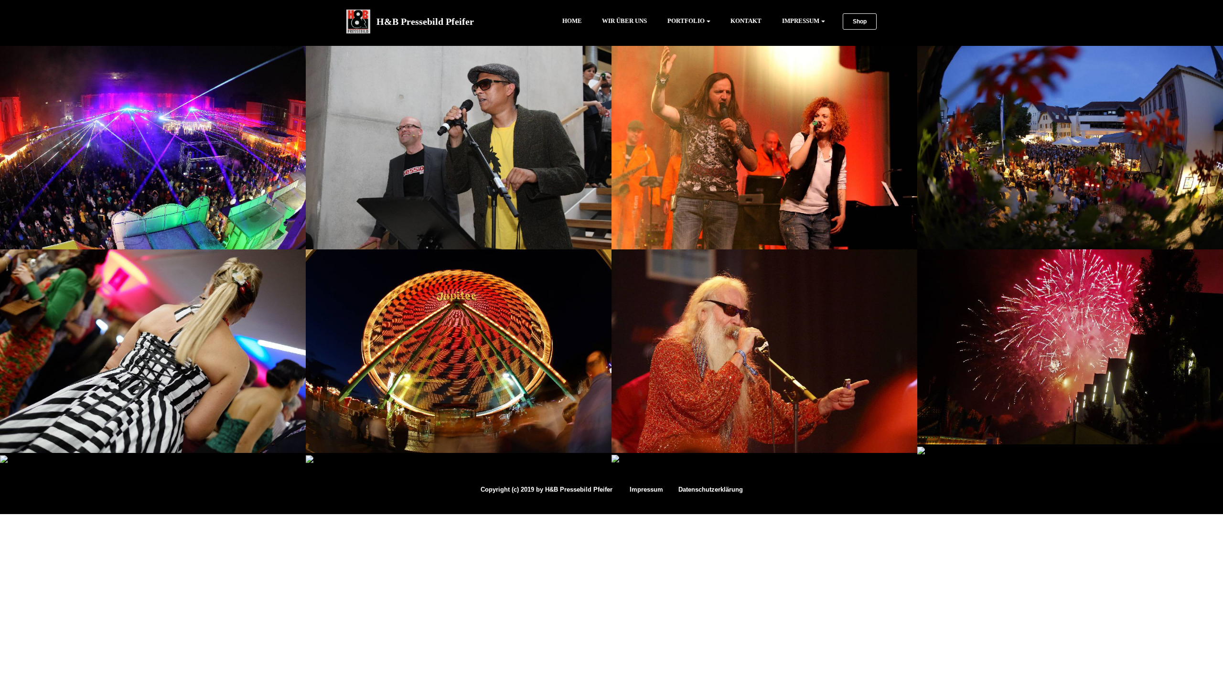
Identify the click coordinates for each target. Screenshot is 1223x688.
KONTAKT (746, 21)
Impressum (646, 489)
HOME (568, 21)
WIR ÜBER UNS (624, 21)
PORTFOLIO (686, 21)
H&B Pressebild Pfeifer (427, 21)
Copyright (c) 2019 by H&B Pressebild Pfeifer (546, 489)
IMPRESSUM (800, 21)
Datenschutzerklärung (710, 489)
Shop (860, 21)
